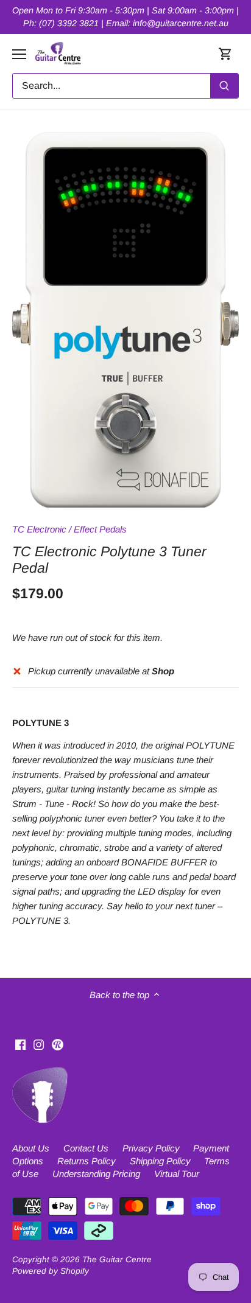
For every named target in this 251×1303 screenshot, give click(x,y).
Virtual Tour (176, 1174)
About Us (30, 1148)
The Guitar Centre (117, 1259)
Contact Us (85, 1148)
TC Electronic (39, 529)
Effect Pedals (100, 529)
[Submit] (224, 86)
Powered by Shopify (50, 1271)
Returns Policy (86, 1161)
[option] (125, 320)
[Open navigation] (19, 54)
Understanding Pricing (96, 1174)
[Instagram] (39, 1044)
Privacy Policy (151, 1148)
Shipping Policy (160, 1161)
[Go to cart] (225, 54)
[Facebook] (20, 1044)
